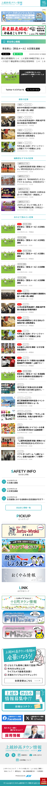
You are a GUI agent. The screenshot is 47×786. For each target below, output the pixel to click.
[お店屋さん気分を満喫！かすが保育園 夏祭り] (8, 348)
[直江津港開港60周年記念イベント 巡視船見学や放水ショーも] (8, 402)
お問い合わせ (37, 755)
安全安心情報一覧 (23, 507)
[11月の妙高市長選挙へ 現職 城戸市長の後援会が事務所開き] (8, 308)
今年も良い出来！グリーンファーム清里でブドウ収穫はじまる (30, 334)
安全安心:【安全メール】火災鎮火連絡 (31, 254)
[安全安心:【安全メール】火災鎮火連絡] (8, 255)
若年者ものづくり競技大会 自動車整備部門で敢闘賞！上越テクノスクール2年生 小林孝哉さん (31, 361)
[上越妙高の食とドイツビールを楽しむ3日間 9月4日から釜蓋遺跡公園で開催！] (8, 428)
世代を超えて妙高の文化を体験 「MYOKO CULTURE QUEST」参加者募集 (30, 388)
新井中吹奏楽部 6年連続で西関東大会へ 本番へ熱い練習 (31, 294)
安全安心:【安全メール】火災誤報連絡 (31, 268)
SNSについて (8, 771)
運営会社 (18, 771)
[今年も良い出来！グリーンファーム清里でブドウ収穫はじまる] (8, 335)
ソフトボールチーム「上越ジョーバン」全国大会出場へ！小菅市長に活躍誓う (30, 455)
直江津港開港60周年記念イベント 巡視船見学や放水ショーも (31, 401)
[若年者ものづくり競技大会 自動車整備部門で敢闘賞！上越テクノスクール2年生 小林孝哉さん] (8, 362)
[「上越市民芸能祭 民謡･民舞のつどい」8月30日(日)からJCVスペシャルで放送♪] (8, 442)
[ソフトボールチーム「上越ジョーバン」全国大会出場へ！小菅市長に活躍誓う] (8, 455)
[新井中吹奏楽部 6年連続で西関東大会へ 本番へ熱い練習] (8, 295)
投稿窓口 (24, 755)
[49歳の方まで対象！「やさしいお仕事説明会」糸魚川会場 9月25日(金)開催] (8, 415)
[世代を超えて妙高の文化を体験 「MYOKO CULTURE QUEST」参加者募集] (8, 388)
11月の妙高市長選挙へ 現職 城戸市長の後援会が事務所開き (31, 308)
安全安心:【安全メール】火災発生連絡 (31, 228)
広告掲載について (25, 760)
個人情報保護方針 (29, 771)
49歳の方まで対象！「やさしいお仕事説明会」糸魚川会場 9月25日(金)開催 (31, 415)
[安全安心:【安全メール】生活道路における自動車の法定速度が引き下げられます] (8, 375)
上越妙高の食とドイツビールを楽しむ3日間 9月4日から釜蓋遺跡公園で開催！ (30, 428)
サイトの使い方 (24, 768)
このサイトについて (9, 768)
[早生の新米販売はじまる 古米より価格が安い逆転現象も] (8, 321)
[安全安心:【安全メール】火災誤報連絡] (8, 268)
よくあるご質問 (36, 768)
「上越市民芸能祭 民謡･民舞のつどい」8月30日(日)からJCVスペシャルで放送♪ (31, 441)
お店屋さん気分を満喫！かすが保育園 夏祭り (30, 348)
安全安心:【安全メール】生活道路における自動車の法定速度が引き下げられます (31, 375)
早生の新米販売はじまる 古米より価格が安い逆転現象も (31, 321)
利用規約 (40, 771)
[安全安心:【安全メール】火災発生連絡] (8, 228)
